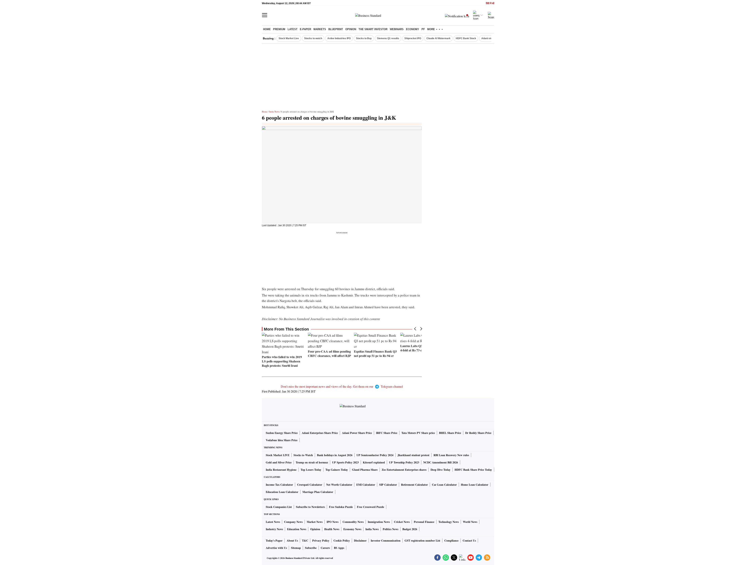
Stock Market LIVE (277, 455)
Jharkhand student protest (413, 455)
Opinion (350, 29)
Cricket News (402, 522)
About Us (292, 540)
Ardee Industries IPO (339, 38)
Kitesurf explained (374, 462)
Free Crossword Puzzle (370, 507)
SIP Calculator (388, 485)
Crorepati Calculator (309, 485)
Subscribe (311, 548)
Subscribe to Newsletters (310, 507)
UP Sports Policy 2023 (345, 462)
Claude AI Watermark (438, 38)
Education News (296, 529)
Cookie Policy (342, 540)
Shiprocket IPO (412, 38)
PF (423, 29)
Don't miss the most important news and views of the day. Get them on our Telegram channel (342, 386)
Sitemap (296, 548)
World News (470, 522)
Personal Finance (424, 522)
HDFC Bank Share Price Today (473, 470)
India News (274, 111)
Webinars (397, 29)
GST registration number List (422, 540)
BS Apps (339, 548)
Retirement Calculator (414, 485)
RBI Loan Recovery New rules (451, 455)
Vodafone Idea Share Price (281, 440)
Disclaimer (360, 540)
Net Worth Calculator (339, 485)
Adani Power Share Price (357, 433)
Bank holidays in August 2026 (334, 455)
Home (267, 29)
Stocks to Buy (364, 38)
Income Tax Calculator (279, 485)
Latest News (273, 522)
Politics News (390, 529)
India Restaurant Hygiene (281, 470)
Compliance (451, 540)
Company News (293, 522)
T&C (305, 540)
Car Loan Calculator (444, 485)
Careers (325, 548)
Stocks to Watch (303, 455)
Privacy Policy (320, 540)
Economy (412, 29)
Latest (292, 29)
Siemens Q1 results (388, 38)
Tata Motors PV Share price (418, 433)
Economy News (352, 529)
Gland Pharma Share (365, 470)
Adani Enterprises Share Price (320, 433)
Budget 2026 (409, 529)
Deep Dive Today (440, 470)
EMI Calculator (365, 485)
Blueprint (335, 29)
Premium (279, 29)
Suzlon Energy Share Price (282, 433)
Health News (331, 529)
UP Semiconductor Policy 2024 (375, 455)
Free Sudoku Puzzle (341, 507)
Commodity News (353, 522)
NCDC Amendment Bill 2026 (440, 462)
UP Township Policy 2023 (404, 462)
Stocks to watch (313, 38)
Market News (314, 522)
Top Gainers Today (336, 470)
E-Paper (305, 29)
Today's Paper (274, 540)
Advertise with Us (276, 548)
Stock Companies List (279, 507)
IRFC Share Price (386, 433)
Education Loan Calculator (282, 492)
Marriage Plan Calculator (317, 492)
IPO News (332, 522)
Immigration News (379, 522)
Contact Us (469, 540)
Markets (319, 29)
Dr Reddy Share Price (478, 433)
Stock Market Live (289, 38)
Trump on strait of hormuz (312, 462)
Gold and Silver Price (279, 462)
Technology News (448, 522)
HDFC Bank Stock (466, 38)
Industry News (274, 529)
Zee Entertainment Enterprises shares (404, 470)
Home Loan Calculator (474, 485)
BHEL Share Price (450, 433)
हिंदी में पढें (490, 3)
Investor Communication (385, 540)
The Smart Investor (373, 29)
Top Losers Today (311, 470)
